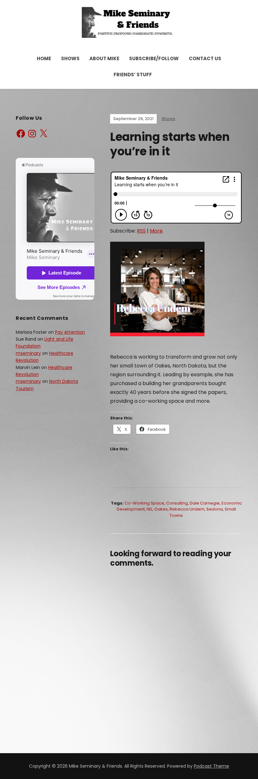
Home (44, 58)
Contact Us (205, 58)
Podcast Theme (211, 766)
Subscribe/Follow (154, 58)
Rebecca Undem (187, 509)
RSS (141, 230)
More (156, 230)
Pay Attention (70, 332)
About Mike (104, 58)
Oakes (161, 509)
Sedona (214, 509)
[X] (43, 134)
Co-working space (144, 503)
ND (149, 509)
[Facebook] (21, 134)
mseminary (28, 353)
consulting (177, 503)
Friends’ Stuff (133, 74)
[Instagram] (32, 134)
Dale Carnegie (205, 503)
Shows (70, 58)
